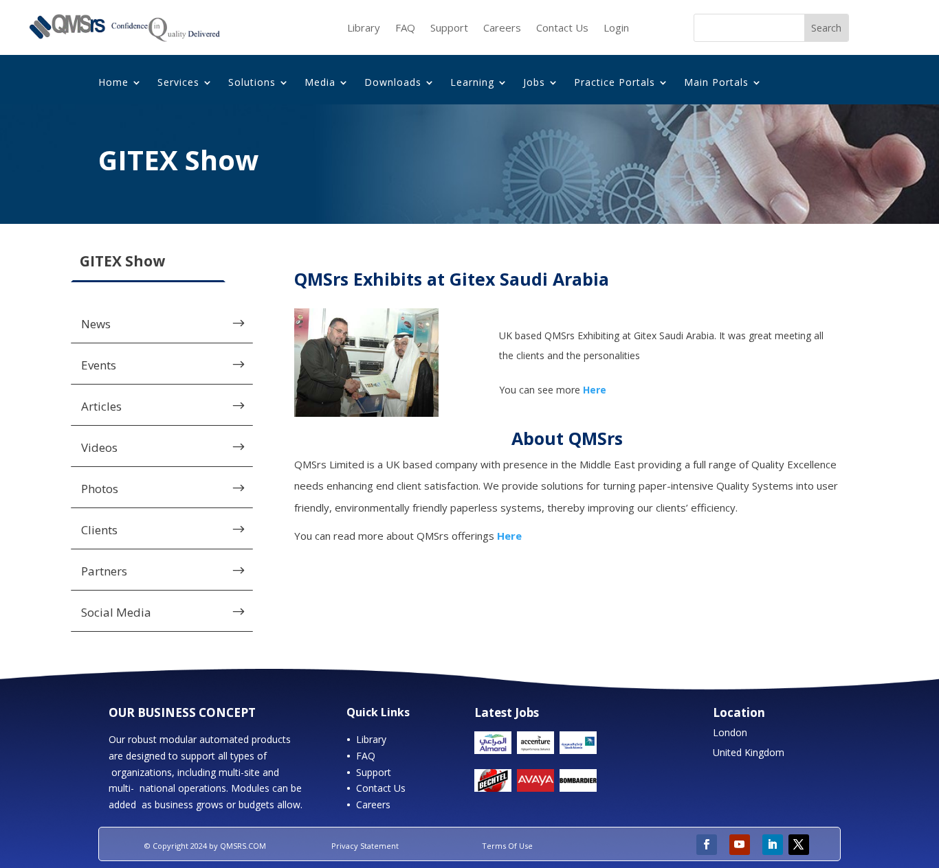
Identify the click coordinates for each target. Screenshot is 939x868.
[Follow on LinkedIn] (772, 844)
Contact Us (562, 28)
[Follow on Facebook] (706, 844)
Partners (104, 571)
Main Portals (716, 83)
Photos (99, 488)
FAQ (405, 28)
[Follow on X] (798, 844)
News (96, 324)
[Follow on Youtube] (739, 844)
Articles (101, 406)
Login (616, 28)
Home (113, 83)
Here (509, 535)
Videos (99, 447)
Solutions (252, 83)
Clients (99, 530)
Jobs (534, 83)
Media (320, 83)
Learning (472, 83)
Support (449, 28)
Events (98, 365)
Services (178, 83)
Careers (502, 28)
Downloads (392, 83)
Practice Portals (614, 83)
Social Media (116, 612)
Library (363, 28)
